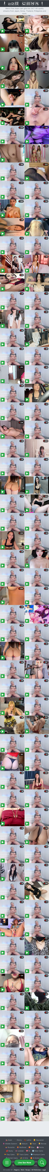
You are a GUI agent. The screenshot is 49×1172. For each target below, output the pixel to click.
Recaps (28, 1170)
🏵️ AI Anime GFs (36, 1158)
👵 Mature (23, 1144)
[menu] (7, 1162)
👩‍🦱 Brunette (10, 1147)
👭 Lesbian (19, 1151)
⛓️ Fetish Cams (12, 1158)
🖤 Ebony (18, 1140)
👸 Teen (33, 1144)
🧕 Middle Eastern (10, 1144)
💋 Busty (9, 1151)
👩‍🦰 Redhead (21, 1147)
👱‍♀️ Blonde (42, 1144)
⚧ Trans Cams (22, 1154)
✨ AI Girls (24, 1158)
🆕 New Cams (37, 1151)
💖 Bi (28, 1151)
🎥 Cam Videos (37, 1162)
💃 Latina (27, 1140)
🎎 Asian (8, 1140)
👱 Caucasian (38, 1140)
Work (22, 1170)
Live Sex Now (24, 1162)
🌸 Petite (40, 1147)
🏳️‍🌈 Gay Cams (9, 1154)
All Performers (36, 1170)
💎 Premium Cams (38, 1154)
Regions (17, 1170)
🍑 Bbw (31, 1147)
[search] (42, 1162)
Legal (44, 1170)
